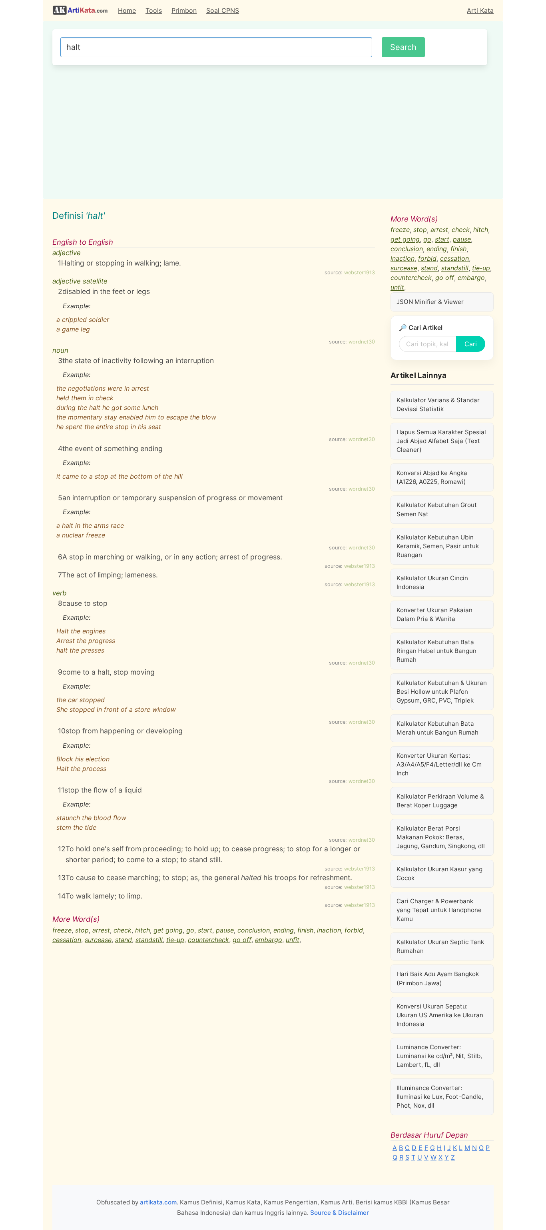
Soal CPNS (222, 10)
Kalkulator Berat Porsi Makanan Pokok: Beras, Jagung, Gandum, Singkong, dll (441, 837)
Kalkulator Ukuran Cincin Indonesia (432, 582)
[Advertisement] (269, 131)
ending (283, 930)
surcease (98, 940)
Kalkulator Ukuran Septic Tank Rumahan (440, 946)
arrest (101, 930)
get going (168, 930)
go (190, 930)
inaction (329, 930)
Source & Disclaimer (339, 1212)
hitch (142, 930)
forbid (354, 930)
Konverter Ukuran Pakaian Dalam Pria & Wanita (434, 614)
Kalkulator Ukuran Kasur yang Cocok (439, 873)
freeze (62, 930)
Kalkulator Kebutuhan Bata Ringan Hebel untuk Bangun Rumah (436, 650)
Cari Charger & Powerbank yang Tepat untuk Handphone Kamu (439, 909)
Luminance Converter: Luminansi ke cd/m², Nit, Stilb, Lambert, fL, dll (439, 1055)
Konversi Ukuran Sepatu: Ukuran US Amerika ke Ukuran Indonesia (440, 1015)
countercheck (208, 940)
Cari (470, 344)
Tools (153, 10)
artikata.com (158, 1202)
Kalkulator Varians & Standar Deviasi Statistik (438, 404)
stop (82, 930)
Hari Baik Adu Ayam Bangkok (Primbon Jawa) (438, 978)
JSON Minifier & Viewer (430, 302)
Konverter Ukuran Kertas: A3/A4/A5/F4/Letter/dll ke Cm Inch (439, 764)
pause (225, 930)
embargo (268, 940)
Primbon (184, 10)
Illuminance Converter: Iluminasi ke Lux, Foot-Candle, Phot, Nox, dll (440, 1096)
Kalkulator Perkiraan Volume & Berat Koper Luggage (440, 801)
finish (305, 930)
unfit (292, 940)
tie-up (175, 940)
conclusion (253, 930)
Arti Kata (480, 10)
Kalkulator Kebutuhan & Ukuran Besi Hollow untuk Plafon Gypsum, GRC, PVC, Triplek (442, 691)
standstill (149, 940)
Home (127, 10)
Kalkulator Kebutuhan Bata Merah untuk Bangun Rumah (437, 728)
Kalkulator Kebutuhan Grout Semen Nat (437, 509)
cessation (66, 940)
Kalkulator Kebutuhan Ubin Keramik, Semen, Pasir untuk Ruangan (438, 546)
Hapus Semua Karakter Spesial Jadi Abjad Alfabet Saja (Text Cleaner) (441, 440)
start (205, 930)
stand (123, 940)
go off (242, 940)
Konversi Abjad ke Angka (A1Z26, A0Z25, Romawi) (432, 477)
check (123, 930)
